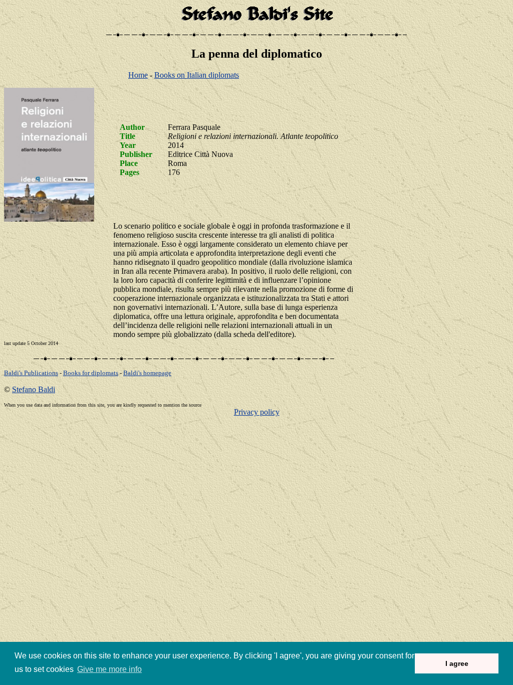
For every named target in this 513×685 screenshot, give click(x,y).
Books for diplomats (90, 373)
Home (138, 75)
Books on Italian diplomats (196, 75)
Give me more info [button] (109, 669)
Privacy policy (257, 412)
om (147, 373)
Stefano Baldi (33, 389)
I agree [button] (456, 663)
